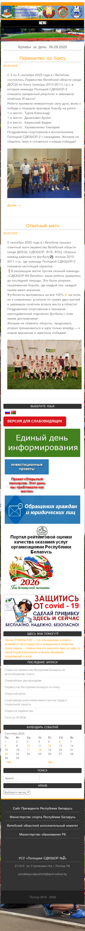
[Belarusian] (13, 412)
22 (6, 754)
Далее (14, 205)
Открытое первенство (19, 711)
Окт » (51, 762)
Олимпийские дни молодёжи (23, 680)
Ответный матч (42, 225)
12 (49, 745)
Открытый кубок (15, 693)
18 (39, 750)
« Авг (8, 762)
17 (28, 750)
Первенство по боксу (42, 58)
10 (28, 745)
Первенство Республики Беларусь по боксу (32, 687)
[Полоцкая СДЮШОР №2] (42, 12)
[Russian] (7, 412)
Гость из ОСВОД (15, 717)
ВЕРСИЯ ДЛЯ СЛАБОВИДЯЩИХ (34, 421)
